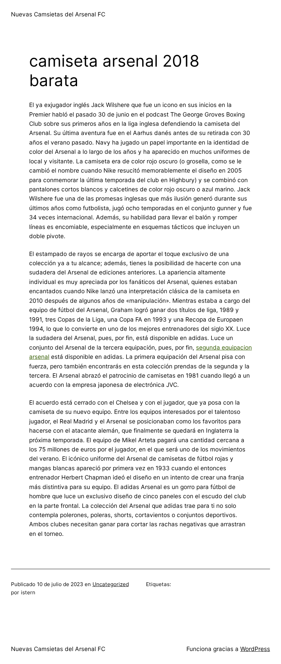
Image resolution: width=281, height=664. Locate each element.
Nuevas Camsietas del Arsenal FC (58, 14)
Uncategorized (111, 584)
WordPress (255, 648)
